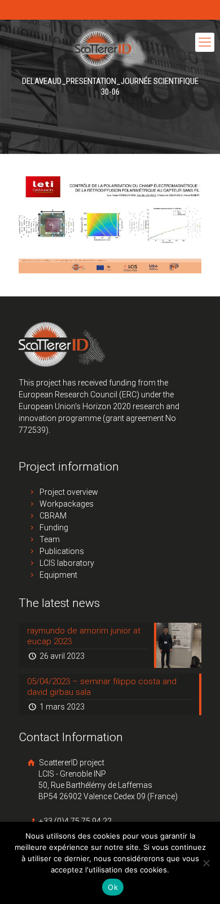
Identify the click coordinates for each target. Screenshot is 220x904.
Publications (61, 551)
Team (49, 539)
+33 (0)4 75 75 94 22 (74, 821)
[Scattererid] (110, 47)
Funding (53, 527)
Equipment (58, 574)
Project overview (68, 492)
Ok (113, 887)
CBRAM (53, 515)
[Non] (206, 862)
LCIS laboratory (66, 563)
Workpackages (66, 503)
